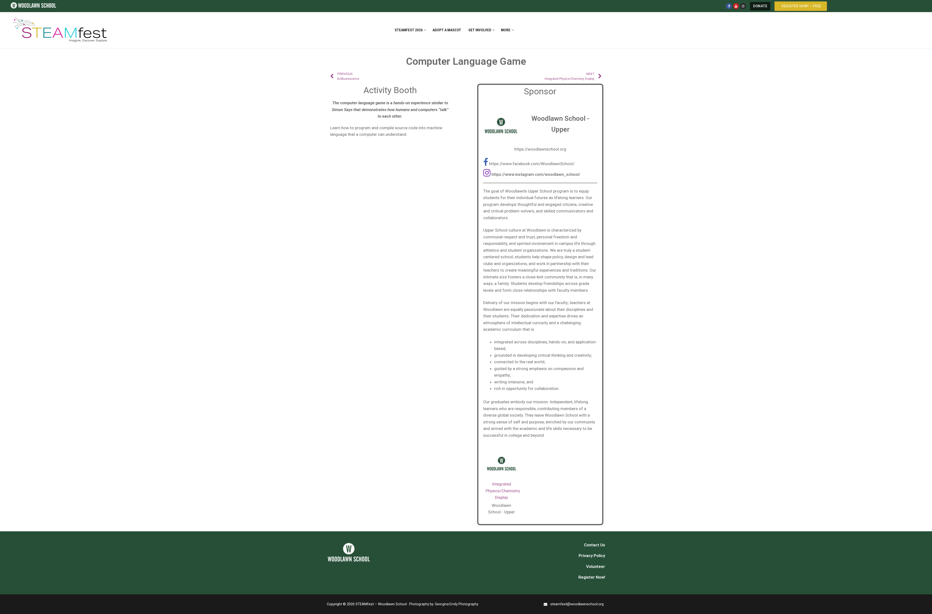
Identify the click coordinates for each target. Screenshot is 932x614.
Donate (760, 6)
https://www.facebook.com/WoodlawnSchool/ (531, 163)
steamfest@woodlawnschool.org (577, 604)
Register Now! (591, 577)
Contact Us (594, 544)
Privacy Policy (592, 555)
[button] (800, 6)
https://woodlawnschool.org (540, 149)
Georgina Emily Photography (456, 604)
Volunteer (595, 566)
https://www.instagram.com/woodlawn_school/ (535, 174)
